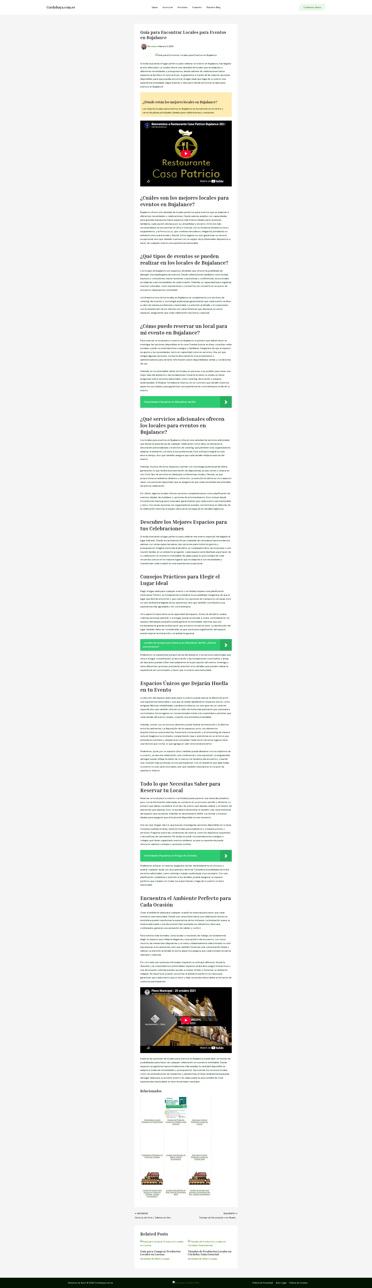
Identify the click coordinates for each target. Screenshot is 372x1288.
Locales (166, 1258)
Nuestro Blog (213, 7)
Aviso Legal (281, 1282)
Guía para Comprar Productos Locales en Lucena (160, 1252)
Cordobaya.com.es (60, 7)
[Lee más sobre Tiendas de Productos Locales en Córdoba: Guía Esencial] (210, 1243)
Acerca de (167, 7)
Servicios (182, 7)
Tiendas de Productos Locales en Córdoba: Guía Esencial (209, 1252)
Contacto (197, 7)
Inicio (155, 7)
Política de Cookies (298, 1282)
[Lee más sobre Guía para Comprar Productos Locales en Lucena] (162, 1243)
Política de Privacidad (262, 1282)
